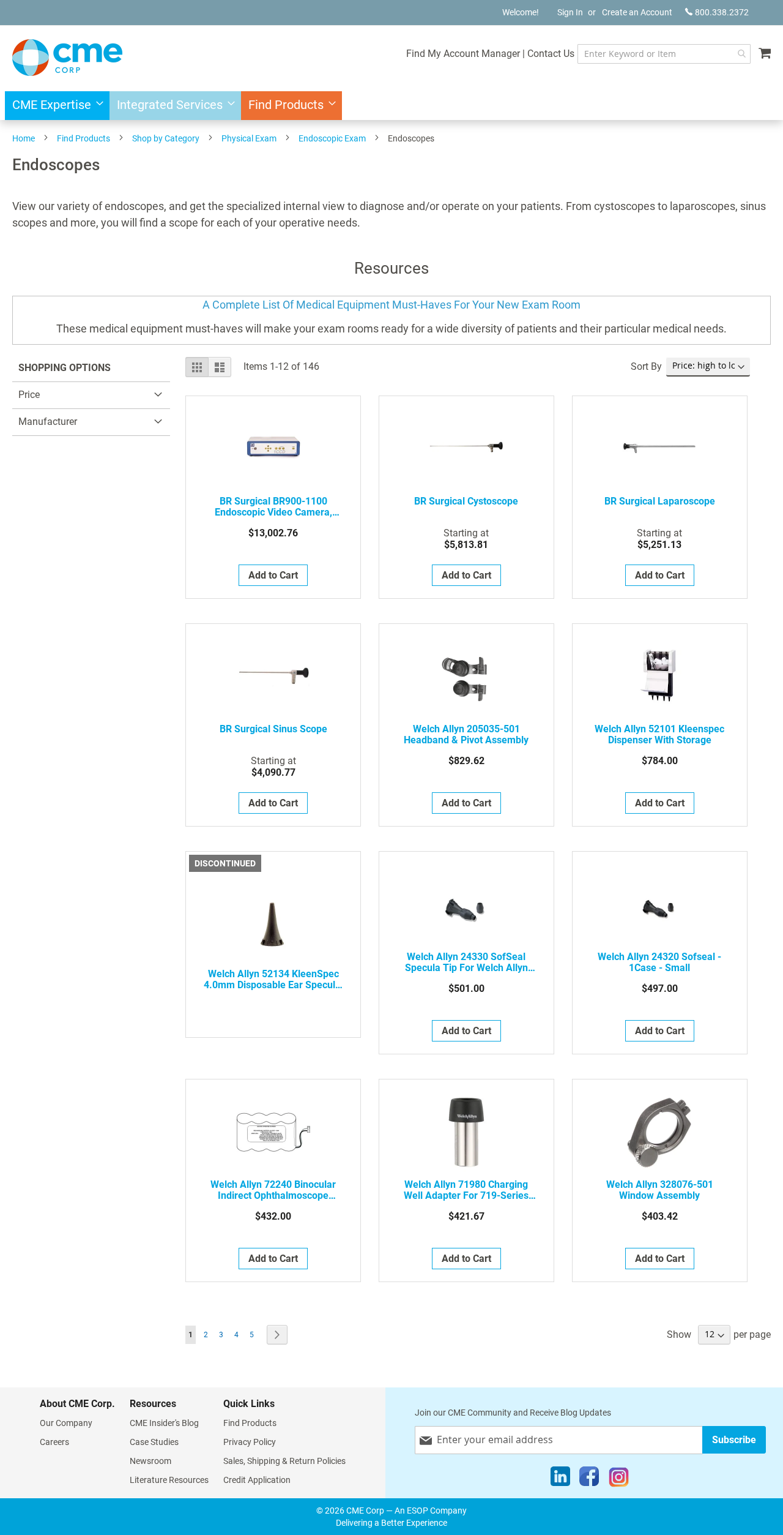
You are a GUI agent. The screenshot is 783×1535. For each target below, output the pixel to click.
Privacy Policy (249, 1442)
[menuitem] (54, 105)
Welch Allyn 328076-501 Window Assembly (659, 1190)
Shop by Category (165, 138)
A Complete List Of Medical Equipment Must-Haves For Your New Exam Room (391, 304)
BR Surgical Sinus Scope (273, 729)
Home (23, 138)
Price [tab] (29, 394)
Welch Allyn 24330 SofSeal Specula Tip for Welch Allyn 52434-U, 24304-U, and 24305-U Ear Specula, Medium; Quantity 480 (466, 962)
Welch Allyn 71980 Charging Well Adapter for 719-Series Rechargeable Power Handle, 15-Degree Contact (466, 1190)
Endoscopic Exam (332, 138)
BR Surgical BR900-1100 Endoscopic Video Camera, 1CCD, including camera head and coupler (273, 507)
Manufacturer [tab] (47, 421)
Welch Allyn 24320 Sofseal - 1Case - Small (659, 962)
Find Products (83, 138)
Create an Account (637, 12)
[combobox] (664, 54)
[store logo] (67, 57)
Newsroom (150, 1461)
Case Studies (154, 1442)
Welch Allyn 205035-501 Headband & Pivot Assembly (466, 735)
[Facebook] (589, 1479)
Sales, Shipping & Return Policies (284, 1461)
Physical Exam (248, 138)
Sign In (570, 12)
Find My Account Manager (463, 53)
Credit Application (257, 1480)
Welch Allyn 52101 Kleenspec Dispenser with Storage (659, 735)
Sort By (646, 366)
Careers (54, 1442)
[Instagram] (618, 1479)
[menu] (391, 105)
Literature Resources (169, 1480)
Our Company (66, 1423)
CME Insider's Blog (164, 1423)
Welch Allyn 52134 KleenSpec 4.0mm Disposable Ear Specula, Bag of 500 (273, 980)
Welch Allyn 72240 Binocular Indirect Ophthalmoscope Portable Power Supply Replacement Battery (273, 1190)
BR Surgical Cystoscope (466, 501)
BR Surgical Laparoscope (659, 501)
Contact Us (550, 53)
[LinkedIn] (560, 1479)
